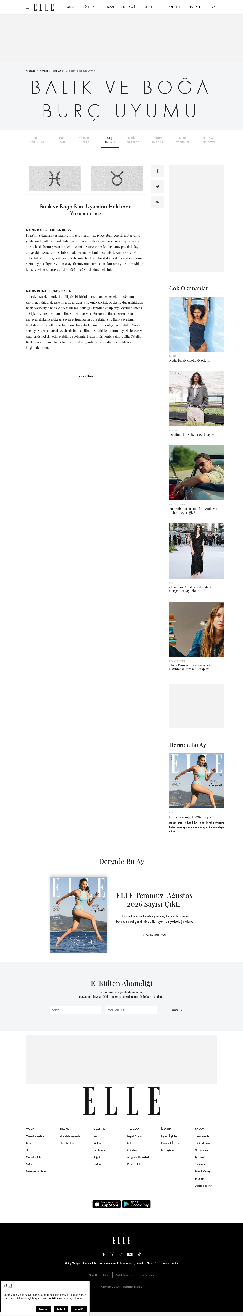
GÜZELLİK (88, 7)
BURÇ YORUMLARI (37, 140)
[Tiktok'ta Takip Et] (139, 1254)
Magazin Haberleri (138, 1157)
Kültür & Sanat (203, 1143)
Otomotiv (200, 1164)
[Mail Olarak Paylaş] (157, 202)
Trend (29, 1143)
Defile (29, 1164)
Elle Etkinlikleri (68, 1143)
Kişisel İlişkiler (169, 1136)
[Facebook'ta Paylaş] (157, 171)
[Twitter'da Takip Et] (112, 1254)
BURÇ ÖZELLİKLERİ (183, 140)
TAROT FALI (62, 140)
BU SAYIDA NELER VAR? (154, 935)
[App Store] (106, 1204)
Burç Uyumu (58, 70)
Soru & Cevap (202, 1171)
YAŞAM (199, 1129)
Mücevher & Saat (36, 1171)
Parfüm (97, 1164)
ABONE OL (175, 7)
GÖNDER (177, 1009)
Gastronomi (201, 1150)
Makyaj (97, 1143)
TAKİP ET (195, 7)
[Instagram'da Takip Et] (120, 1254)
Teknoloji (200, 1157)
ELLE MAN (107, 7)
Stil (27, 1150)
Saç (95, 1136)
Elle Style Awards (70, 1136)
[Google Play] (136, 1204)
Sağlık (96, 1157)
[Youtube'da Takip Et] (130, 1254)
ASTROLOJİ (128, 7)
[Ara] (213, 7)
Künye (106, 1275)
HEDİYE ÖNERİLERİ (133, 140)
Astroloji (44, 70)
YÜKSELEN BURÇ (86, 140)
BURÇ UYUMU (110, 140)
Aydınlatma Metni (124, 1275)
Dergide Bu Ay (203, 1186)
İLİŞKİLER (147, 7)
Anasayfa (30, 70)
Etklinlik (65, 1129)
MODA (70, 7)
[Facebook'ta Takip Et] (104, 1254)
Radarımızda (202, 1136)
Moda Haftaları (34, 1157)
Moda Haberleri (35, 1136)
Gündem (132, 1150)
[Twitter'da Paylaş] (157, 186)
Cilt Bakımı (99, 1150)
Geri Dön (86, 376)
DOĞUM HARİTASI (158, 140)
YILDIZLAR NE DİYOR (209, 140)
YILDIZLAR (133, 1129)
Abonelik (93, 1275)
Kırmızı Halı (134, 1164)
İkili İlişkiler (167, 1150)
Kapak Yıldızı (134, 1136)
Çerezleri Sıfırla (146, 1275)
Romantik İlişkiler (170, 1143)
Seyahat (199, 1178)
